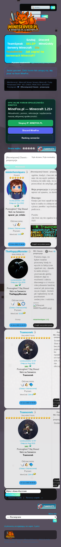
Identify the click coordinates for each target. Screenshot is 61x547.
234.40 (30, 395)
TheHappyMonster (16, 251)
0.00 (19, 234)
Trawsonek (26, 332)
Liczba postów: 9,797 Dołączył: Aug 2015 (28, 362)
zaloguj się (43, 70)
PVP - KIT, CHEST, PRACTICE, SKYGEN (33, 85)
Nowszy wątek (33, 498)
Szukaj (30, 39)
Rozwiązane (11, 87)
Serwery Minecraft (19, 47)
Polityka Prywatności (30, 542)
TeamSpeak (15, 43)
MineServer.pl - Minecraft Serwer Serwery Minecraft (26, 82)
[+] (18, 205)
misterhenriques (15, 172)
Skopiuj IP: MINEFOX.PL (30, 123)
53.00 (21, 313)
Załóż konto (28, 70)
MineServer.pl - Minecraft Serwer (24, 539)
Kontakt (7, 539)
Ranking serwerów (30, 138)
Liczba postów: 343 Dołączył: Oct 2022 (16, 202)
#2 (54, 251)
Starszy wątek (15, 498)
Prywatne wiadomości (21, 63)
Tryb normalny (49, 157)
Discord (44, 39)
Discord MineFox (30, 130)
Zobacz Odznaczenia (16, 228)
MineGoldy (46, 43)
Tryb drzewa (37, 157)
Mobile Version (9, 542)
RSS (19, 542)
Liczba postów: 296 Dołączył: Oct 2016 (18, 281)
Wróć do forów (44, 539)
